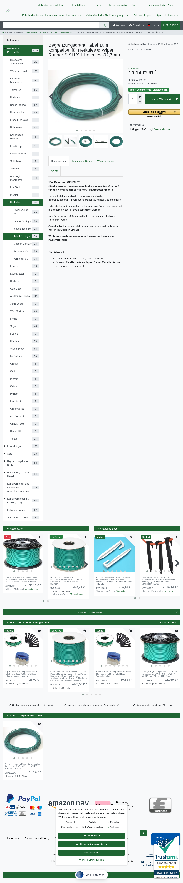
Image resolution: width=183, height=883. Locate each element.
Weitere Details (105, 160)
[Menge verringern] (139, 101)
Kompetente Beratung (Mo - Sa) (154, 705)
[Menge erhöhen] (139, 96)
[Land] (149, 25)
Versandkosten (162, 129)
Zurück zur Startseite (90, 611)
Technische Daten (82, 160)
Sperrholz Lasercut (167, 15)
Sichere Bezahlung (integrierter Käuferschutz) (93, 705)
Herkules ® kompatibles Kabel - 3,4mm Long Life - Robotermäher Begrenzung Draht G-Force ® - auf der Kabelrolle (21, 579)
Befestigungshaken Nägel (160, 5)
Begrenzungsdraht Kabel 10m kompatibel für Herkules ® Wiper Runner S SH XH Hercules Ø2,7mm (22, 766)
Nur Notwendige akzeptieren (91, 844)
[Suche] (103, 25)
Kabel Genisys (67, 32)
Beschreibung (59, 160)
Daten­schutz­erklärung (37, 838)
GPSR (54, 171)
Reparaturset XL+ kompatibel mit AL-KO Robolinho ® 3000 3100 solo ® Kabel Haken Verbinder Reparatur (22, 673)
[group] (23, 554)
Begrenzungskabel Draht (123, 5)
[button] (154, 113)
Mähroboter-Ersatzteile (51, 5)
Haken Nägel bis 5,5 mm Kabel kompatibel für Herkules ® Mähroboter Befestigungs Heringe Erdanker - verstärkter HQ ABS (158, 580)
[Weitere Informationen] (143, 833)
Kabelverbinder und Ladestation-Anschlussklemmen (51, 15)
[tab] (58, 161)
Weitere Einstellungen (91, 859)
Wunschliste (138, 125)
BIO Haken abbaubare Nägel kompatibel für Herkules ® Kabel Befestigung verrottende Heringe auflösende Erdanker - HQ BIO (114, 580)
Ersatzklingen (80, 5)
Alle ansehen (169, 622)
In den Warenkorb (161, 99)
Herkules (53, 32)
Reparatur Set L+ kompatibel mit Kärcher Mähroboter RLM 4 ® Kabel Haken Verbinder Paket (113, 673)
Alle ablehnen (91, 852)
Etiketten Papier (142, 15)
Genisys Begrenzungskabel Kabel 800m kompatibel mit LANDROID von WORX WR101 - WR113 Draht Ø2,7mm (159, 673)
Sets (98, 5)
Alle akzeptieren (92, 835)
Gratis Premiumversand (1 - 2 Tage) (32, 705)
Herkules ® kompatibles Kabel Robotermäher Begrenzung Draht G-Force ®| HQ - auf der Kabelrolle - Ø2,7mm (66, 580)
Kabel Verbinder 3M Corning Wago (106, 15)
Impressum (13, 838)
